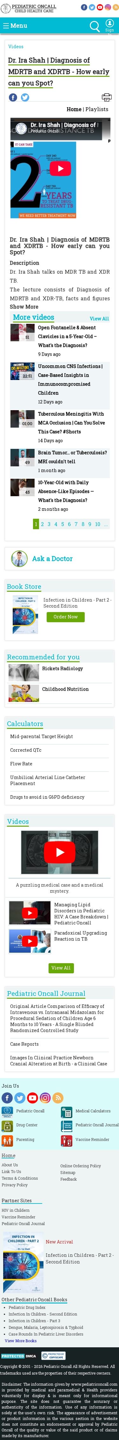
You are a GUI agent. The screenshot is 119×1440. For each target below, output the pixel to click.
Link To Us (11, 1171)
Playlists (96, 109)
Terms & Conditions (20, 1178)
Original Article (57, 1018)
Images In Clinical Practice (58, 1061)
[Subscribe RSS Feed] (116, 7)
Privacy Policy (15, 1184)
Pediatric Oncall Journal (23, 1223)
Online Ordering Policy (80, 1165)
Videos (15, 46)
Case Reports (24, 1044)
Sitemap (67, 1172)
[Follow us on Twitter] (92, 7)
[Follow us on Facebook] (84, 7)
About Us (10, 1164)
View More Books (21, 1340)
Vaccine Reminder (18, 1216)
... (106, 524)
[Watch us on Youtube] (100, 7)
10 (97, 524)
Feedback (68, 1179)
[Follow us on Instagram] (108, 7)
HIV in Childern (16, 1210)
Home (74, 109)
